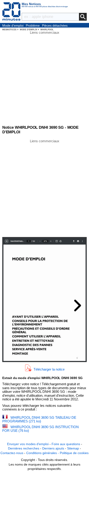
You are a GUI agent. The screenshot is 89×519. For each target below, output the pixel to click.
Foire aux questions (66, 444)
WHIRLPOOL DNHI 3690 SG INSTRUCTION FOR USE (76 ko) (40, 429)
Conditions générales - (43, 453)
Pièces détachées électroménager (55, 26)
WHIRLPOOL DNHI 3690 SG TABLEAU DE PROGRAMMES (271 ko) (39, 419)
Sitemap (73, 448)
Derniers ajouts (53, 448)
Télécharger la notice (49, 369)
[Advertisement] (44, 187)
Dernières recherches (23, 448)
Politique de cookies (74, 453)
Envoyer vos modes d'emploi (28, 444)
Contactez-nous (11, 453)
